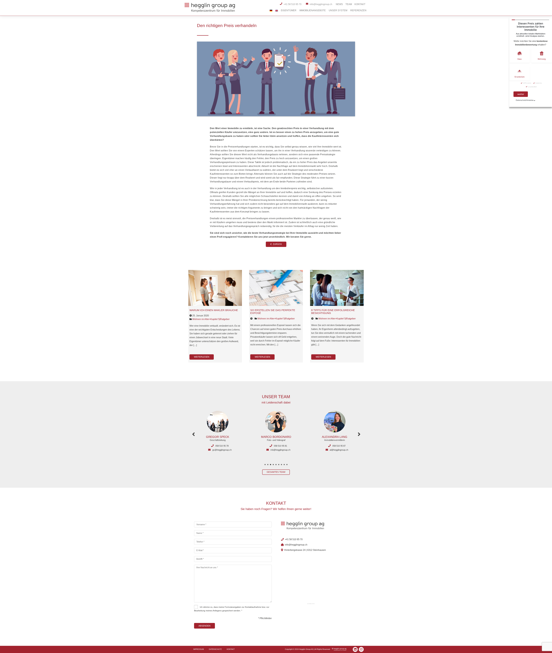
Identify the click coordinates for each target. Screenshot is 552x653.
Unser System (338, 10)
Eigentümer (288, 10)
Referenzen (358, 10)
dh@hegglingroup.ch (339, 450)
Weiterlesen (201, 357)
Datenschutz (215, 649)
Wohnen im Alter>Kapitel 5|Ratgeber (211, 319)
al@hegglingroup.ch (280, 450)
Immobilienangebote (312, 10)
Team (348, 4)
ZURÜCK (277, 244)
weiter (520, 94)
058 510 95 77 (339, 446)
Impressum (198, 649)
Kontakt (359, 4)
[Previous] (193, 434)
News (339, 4)
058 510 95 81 (222, 446)
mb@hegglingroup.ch (222, 450)
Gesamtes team (276, 472)
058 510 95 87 (280, 446)
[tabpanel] (217, 429)
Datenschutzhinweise (524, 100)
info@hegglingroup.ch (296, 544)
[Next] (359, 434)
